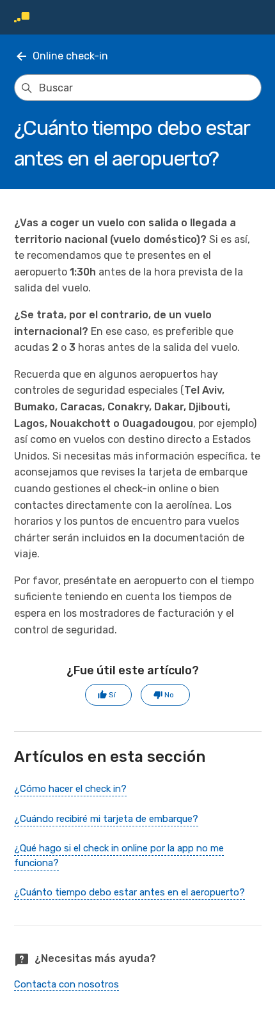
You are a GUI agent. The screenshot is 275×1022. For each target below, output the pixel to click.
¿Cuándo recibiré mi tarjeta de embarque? (106, 819)
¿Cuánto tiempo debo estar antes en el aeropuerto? (129, 892)
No (169, 694)
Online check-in (70, 56)
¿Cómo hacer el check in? (70, 788)
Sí (112, 694)
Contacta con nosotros (66, 984)
